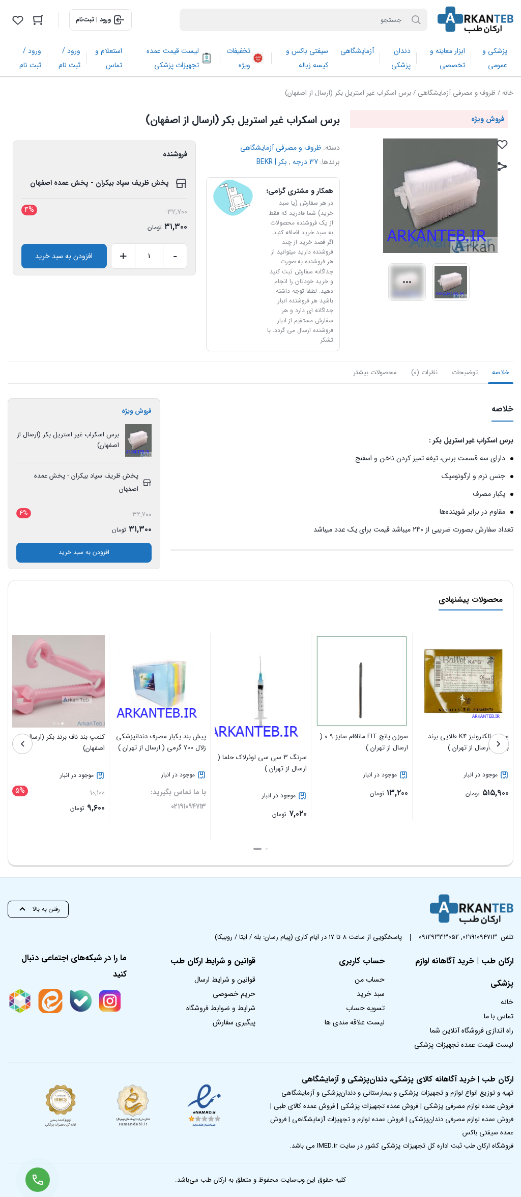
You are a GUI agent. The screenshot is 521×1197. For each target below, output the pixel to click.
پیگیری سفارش (234, 1022)
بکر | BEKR (271, 162)
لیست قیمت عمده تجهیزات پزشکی (463, 1044)
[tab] (500, 372)
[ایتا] (50, 1001)
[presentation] (498, 744)
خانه (507, 93)
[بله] (81, 1001)
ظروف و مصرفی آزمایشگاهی (457, 93)
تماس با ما (498, 1016)
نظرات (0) (424, 372)
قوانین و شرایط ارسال (224, 979)
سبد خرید (371, 993)
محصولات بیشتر (375, 372)
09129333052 (439, 937)
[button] (267, 849)
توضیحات (465, 372)
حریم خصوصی (234, 993)
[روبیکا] (20, 1001)
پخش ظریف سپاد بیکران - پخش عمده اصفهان (99, 182)
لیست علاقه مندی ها (355, 1022)
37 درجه (305, 162)
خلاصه (500, 372)
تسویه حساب (365, 1008)
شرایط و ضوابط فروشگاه (220, 1008)
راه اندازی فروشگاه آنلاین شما (471, 1030)
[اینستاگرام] (110, 1001)
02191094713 (479, 937)
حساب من (370, 979)
